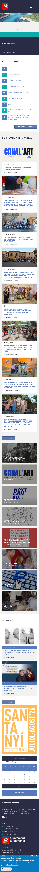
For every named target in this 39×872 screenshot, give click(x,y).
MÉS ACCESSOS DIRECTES (25, 127)
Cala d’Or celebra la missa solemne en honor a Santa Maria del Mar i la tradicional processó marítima (19, 311)
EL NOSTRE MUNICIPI (8, 43)
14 (24, 774)
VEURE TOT (19, 786)
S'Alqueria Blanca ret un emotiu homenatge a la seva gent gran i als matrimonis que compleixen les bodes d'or (19, 385)
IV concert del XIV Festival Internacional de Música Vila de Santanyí (18, 688)
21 (24, 777)
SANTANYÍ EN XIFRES (15, 99)
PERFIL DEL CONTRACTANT (17, 69)
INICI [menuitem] (5, 823)
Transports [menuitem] (23, 811)
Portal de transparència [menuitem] (27, 809)
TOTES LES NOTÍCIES (8, 52)
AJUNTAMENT (6, 39)
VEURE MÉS (8, 438)
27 (19, 779)
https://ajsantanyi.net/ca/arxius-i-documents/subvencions (19, 580)
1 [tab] (17, 29)
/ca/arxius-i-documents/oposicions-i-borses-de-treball (19, 559)
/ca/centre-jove (19, 516)
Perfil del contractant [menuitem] (10, 811)
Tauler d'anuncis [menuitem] (9, 813)
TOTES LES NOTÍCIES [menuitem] (11, 834)
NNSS (9, 105)
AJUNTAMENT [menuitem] (8, 826)
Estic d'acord (6, 869)
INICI (3, 34)
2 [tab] (21, 29)
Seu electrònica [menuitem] (8, 809)
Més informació (12, 865)
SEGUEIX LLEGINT (12, 172)
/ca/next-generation (19, 495)
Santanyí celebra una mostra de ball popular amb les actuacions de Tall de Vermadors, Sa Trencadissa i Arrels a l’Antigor (19, 275)
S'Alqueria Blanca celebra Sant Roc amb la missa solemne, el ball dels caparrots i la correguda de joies (19, 348)
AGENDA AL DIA (19, 793)
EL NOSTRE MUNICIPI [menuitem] (11, 829)
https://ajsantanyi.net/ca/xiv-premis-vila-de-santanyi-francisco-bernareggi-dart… (19, 538)
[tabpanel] (19, 22)
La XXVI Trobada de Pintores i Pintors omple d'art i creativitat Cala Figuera (18, 239)
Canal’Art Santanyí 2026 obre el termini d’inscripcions (18, 168)
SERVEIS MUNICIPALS (8, 48)
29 (29, 779)
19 (14, 777)
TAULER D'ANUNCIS (14, 81)
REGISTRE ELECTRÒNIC (16, 87)
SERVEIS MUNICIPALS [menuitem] (11, 831)
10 (4, 774)
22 (29, 777)
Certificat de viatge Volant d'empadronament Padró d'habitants (19, 118)
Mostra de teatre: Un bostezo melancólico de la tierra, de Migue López (19, 652)
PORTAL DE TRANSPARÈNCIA (18, 93)
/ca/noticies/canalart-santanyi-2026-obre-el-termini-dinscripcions (19, 474)
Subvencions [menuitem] (24, 813)
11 (9, 774)
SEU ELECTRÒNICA (14, 75)
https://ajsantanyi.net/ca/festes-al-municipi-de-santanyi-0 (19, 453)
